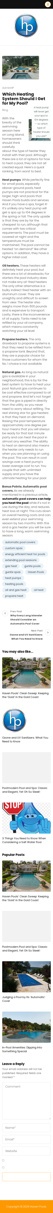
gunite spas (13, 572)
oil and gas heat (15, 590)
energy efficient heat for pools (25, 554)
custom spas (14, 548)
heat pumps (13, 578)
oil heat (39, 590)
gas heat (11, 566)
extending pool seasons (21, 560)
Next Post (26, 634)
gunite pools (32, 566)
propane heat (14, 596)
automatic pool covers (20, 542)
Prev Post (26, 617)
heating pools (14, 584)
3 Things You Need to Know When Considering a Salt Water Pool (24, 840)
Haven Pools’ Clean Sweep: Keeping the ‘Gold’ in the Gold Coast (25, 695)
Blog (5, 110)
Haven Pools (36, 572)
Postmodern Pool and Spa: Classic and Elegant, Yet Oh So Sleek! (24, 790)
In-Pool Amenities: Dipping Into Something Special (22, 1049)
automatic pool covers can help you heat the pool (26, 501)
